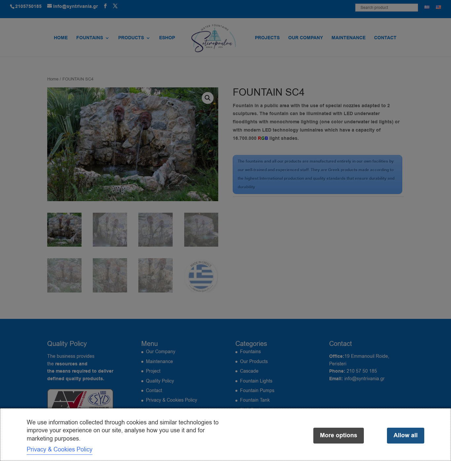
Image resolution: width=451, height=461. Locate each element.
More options (338, 435)
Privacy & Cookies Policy (59, 449)
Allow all (406, 435)
